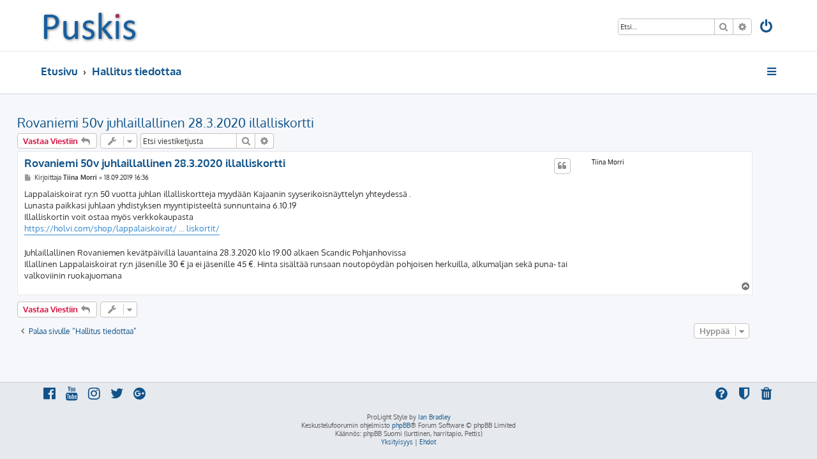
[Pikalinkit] (772, 71)
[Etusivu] (90, 25)
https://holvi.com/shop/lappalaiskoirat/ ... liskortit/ (122, 228)
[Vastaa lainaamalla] (562, 165)
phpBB (401, 425)
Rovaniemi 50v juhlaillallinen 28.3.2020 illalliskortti (165, 122)
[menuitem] (767, 27)
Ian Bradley (434, 417)
